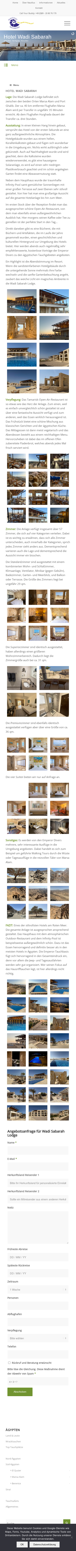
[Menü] (65, 23)
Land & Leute (13, 1435)
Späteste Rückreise (18, 1265)
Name (12, 1142)
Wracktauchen (13, 1441)
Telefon (11, 1346)
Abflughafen (14, 1314)
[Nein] (71, 1537)
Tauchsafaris (12, 1500)
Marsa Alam (18, 1476)
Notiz (10, 1207)
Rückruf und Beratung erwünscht (31, 1362)
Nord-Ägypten (13, 1458)
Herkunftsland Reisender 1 (23, 1175)
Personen (13, 1297)
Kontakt (39, 8)
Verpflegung (14, 1330)
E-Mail (12, 1159)
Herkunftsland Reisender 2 (23, 1191)
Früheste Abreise (17, 1249)
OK (22, 1544)
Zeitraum (12, 1281)
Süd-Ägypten (12, 1464)
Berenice (16, 1483)
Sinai (8, 1489)
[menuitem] (15, 3)
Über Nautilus (28, 2)
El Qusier (16, 1470)
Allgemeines (12, 1506)
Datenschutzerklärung (44, 1544)
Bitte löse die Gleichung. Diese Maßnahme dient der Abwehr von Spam (36, 1371)
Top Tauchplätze (14, 1447)
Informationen (46, 2)
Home (15, 2)
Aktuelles (61, 2)
